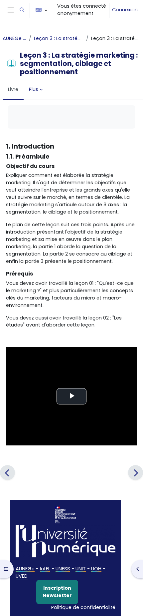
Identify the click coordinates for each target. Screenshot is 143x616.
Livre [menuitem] (13, 89)
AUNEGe (25, 568)
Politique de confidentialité (83, 607)
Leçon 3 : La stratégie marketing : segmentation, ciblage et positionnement (58, 38)
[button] (22, 10)
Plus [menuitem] (33, 89)
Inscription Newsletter (57, 592)
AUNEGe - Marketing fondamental (14, 38)
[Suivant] (135, 472)
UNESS (63, 568)
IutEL (45, 568)
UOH (96, 568)
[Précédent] (7, 472)
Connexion (125, 9)
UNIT (80, 568)
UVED (22, 576)
